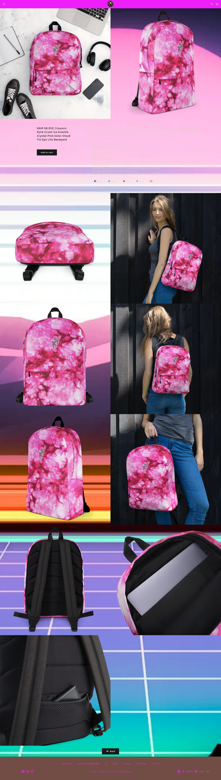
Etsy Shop (67, 763)
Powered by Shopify (123, 771)
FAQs (115, 763)
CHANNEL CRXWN (105, 771)
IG (106, 763)
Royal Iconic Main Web (88, 763)
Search (155, 763)
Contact (127, 763)
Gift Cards (142, 763)
